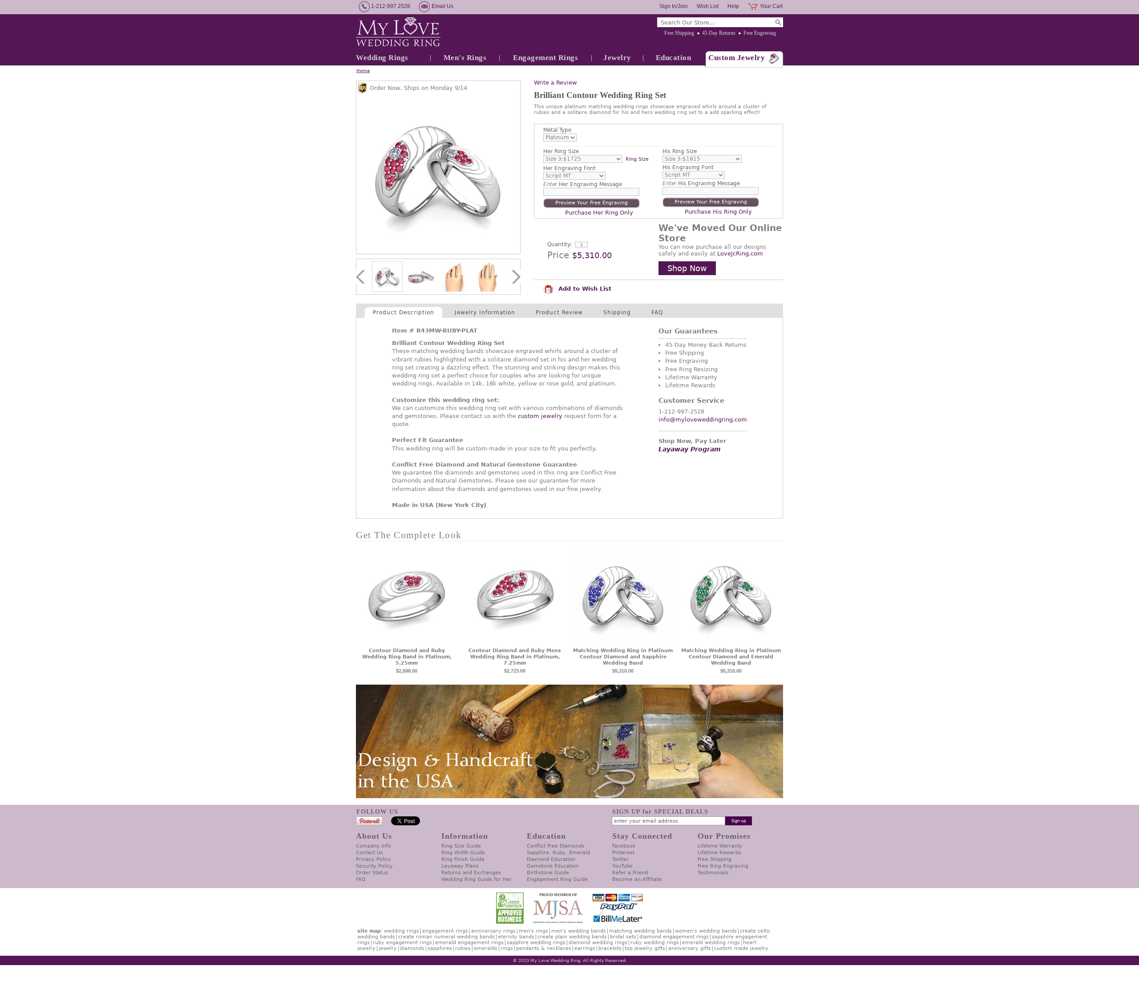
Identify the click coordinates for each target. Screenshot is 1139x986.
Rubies (463, 948)
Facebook (623, 846)
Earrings (584, 948)
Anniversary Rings (493, 931)
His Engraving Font (688, 167)
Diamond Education (551, 859)
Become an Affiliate (637, 879)
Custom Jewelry (736, 57)
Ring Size (637, 159)
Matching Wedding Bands (640, 931)
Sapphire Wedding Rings (536, 942)
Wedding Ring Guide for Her (476, 879)
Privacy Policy (373, 859)
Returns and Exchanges (471, 873)
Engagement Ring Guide (557, 879)
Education (673, 57)
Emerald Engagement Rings (469, 942)
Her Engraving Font (569, 168)
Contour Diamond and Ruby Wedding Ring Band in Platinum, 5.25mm (407, 657)
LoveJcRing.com (740, 253)
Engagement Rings (545, 57)
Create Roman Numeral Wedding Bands (446, 937)
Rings (507, 948)
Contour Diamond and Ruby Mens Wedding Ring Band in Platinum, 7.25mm (515, 657)
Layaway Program (689, 449)
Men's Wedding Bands (578, 931)
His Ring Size (679, 151)
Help (733, 6)
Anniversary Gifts (689, 948)
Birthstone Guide (548, 873)
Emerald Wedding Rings (711, 942)
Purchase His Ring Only (718, 211)
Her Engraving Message (582, 184)
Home (363, 70)
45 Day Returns (718, 33)
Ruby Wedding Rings (654, 942)
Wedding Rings (382, 57)
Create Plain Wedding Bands (572, 937)
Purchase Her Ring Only (599, 212)
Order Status (372, 873)
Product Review (559, 312)
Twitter (620, 859)
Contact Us (369, 853)
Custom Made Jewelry (741, 948)
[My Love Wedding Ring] (398, 32)
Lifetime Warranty (720, 846)
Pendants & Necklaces (543, 948)
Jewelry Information (485, 312)
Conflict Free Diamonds (556, 846)
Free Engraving (759, 33)
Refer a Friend (630, 873)
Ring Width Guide (463, 853)
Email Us (442, 6)
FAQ (657, 312)
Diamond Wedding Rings (598, 942)
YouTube (622, 866)
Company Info (373, 846)
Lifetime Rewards (719, 853)
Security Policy (374, 866)
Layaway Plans (460, 866)
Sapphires (440, 948)
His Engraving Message (701, 183)
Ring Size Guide (461, 846)
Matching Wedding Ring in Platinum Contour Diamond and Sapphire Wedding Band (623, 657)
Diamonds (412, 948)
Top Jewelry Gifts (645, 948)
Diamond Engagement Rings (674, 937)
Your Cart (771, 6)
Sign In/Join (673, 6)
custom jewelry (540, 416)
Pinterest (623, 853)
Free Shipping (679, 33)
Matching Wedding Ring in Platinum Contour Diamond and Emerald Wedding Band (731, 657)
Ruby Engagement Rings (402, 942)
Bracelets (610, 948)
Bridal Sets (623, 937)
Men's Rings (465, 57)
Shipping (617, 312)
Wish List (708, 6)
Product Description (403, 312)
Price (558, 255)
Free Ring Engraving (723, 866)
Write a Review (555, 82)
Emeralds (485, 948)
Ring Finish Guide (463, 859)
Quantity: (559, 244)
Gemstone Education (553, 866)
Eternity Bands (516, 937)
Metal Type (557, 130)
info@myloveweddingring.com (702, 419)
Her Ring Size (561, 151)
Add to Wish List (583, 288)
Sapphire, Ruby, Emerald (558, 853)
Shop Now (687, 268)
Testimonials (713, 873)
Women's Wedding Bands (706, 931)
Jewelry (617, 57)
